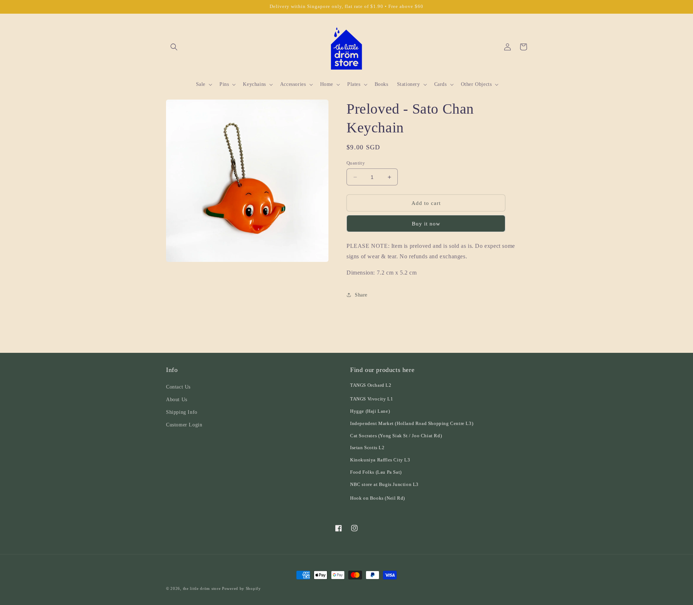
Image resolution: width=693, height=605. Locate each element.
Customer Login (184, 425)
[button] (174, 47)
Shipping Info (181, 412)
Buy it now (426, 224)
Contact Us (178, 387)
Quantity (355, 163)
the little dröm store (202, 588)
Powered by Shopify (241, 588)
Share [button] (361, 295)
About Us (176, 399)
